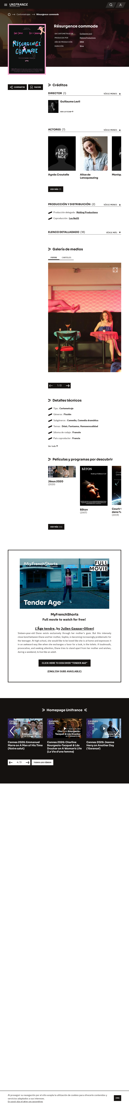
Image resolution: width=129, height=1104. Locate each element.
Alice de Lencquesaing (89, 176)
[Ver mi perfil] (120, 5)
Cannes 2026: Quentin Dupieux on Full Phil (100, 744)
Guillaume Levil (86, 34)
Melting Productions (88, 38)
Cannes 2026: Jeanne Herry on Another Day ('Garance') (61, 745)
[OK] (117, 1098)
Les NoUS (74, 218)
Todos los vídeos (42, 762)
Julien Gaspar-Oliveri (77, 628)
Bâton (84, 509)
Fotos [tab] (54, 257)
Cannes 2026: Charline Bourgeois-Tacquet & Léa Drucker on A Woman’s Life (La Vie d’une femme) (25, 747)
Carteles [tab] (66, 257)
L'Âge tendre (45, 628)
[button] (115, 270)
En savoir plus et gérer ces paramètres (25, 1101)
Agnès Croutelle (58, 174)
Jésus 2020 (55, 481)
